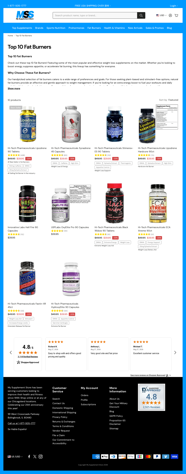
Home (10, 35)
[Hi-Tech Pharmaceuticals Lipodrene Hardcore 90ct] (158, 124)
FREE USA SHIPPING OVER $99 (92, 5)
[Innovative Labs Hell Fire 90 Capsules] (28, 203)
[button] (99, 15)
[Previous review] (11, 352)
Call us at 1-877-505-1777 (21, 423)
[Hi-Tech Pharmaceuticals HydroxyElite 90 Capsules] (71, 280)
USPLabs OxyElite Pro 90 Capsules (70, 227)
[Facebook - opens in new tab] (29, 456)
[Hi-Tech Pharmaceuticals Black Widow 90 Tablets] (115, 203)
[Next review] (175, 352)
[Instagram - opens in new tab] (40, 456)
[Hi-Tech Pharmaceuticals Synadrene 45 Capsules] (71, 124)
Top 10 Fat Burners (24, 35)
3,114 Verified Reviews (28, 356)
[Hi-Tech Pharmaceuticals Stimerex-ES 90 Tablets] (115, 124)
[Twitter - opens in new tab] (34, 456)
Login (173, 5)
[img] (27, 352)
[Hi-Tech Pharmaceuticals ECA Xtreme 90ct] (158, 203)
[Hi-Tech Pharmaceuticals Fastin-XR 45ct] (28, 280)
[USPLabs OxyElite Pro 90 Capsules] (71, 203)
